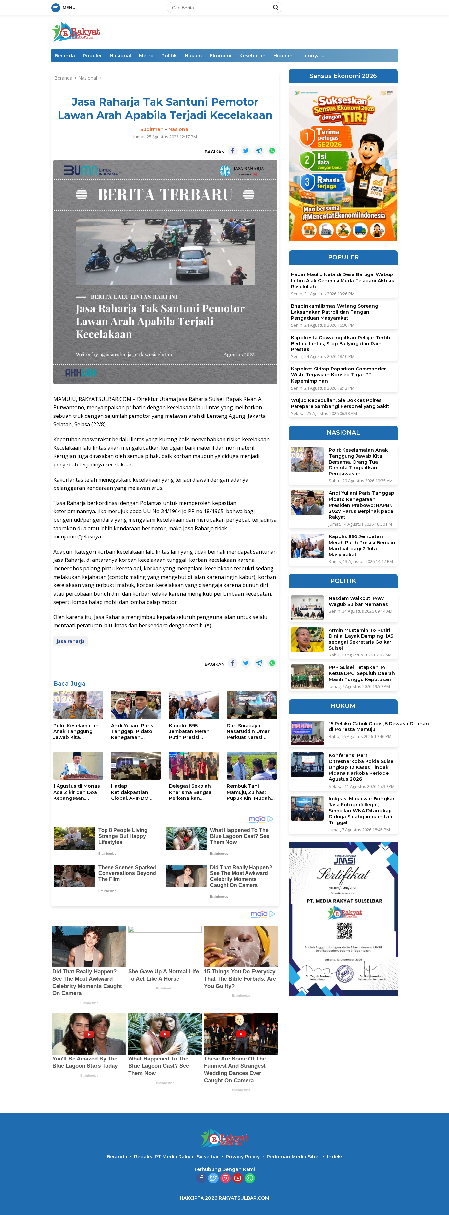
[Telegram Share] (259, 150)
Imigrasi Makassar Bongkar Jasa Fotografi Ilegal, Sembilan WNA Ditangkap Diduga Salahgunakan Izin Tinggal (362, 811)
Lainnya (310, 56)
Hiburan (283, 56)
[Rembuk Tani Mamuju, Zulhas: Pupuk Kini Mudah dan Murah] (252, 766)
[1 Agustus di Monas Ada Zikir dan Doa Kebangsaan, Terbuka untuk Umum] (78, 766)
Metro (146, 56)
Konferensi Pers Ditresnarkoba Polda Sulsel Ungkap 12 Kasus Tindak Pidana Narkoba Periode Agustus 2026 (362, 767)
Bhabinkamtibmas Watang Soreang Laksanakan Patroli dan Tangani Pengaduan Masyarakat (334, 312)
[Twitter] (213, 1178)
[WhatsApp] (250, 1178)
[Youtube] (237, 1178)
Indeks (335, 1157)
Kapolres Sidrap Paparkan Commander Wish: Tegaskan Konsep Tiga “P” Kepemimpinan (338, 375)
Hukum (193, 56)
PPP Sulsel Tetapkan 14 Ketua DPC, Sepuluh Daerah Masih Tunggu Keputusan (362, 673)
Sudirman (152, 129)
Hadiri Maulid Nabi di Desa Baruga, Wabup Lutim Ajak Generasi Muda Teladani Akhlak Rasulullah (342, 281)
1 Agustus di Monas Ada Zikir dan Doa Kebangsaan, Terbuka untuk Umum (76, 792)
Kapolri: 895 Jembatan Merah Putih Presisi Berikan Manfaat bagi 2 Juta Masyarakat (189, 732)
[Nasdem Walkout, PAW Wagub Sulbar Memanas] (307, 607)
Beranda (65, 56)
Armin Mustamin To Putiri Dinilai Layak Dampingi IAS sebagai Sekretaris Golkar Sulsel (361, 639)
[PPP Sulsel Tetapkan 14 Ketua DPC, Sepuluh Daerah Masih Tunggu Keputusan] (307, 676)
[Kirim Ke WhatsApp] (272, 150)
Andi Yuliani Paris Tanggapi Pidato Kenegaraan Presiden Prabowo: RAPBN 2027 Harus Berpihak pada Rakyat (134, 732)
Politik (169, 56)
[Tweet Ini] (246, 150)
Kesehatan (252, 56)
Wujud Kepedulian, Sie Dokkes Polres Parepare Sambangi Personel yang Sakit (340, 403)
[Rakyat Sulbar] (76, 31)
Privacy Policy (243, 1157)
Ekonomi (220, 56)
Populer (92, 56)
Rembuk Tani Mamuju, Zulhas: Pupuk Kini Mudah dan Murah (249, 792)
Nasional (120, 56)
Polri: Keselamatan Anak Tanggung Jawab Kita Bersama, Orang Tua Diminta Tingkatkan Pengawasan (78, 732)
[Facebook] (201, 1178)
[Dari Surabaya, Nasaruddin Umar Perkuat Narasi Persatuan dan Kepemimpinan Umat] (252, 705)
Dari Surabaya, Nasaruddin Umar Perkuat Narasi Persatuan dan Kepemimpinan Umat (248, 732)
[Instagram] (225, 1178)
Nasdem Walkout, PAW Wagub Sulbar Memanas (358, 601)
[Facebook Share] (233, 150)
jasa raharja (71, 641)
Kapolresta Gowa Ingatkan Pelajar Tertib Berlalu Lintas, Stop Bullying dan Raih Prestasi (340, 343)
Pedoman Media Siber (293, 1157)
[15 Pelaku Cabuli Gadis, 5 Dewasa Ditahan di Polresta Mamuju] (307, 733)
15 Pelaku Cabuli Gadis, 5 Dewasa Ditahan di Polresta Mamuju (379, 726)
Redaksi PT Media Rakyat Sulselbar (176, 1157)
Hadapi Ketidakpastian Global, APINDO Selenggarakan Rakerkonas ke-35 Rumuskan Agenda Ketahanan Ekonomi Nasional (136, 792)
